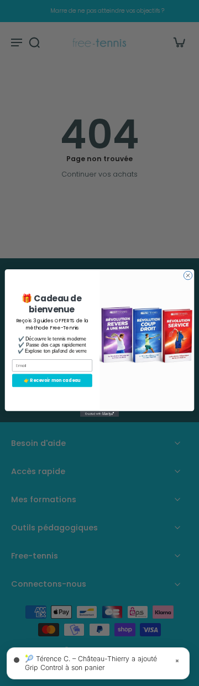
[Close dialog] (188, 275)
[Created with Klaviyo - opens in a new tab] (99, 414)
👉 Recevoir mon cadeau (52, 380)
